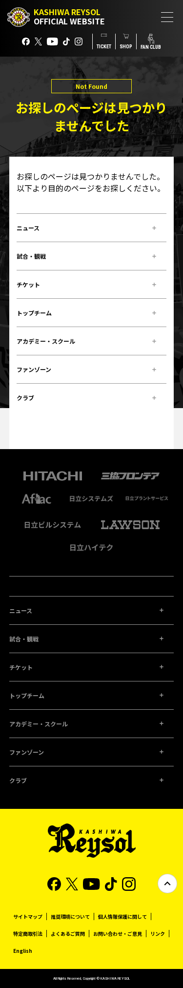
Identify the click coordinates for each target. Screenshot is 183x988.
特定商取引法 (27, 933)
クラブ (25, 397)
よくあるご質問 (68, 933)
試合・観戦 (31, 256)
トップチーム (34, 313)
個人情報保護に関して (122, 916)
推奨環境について (70, 916)
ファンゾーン (34, 369)
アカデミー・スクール (46, 341)
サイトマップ (27, 916)
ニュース (28, 228)
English (22, 950)
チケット (28, 284)
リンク (157, 933)
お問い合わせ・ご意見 (117, 933)
